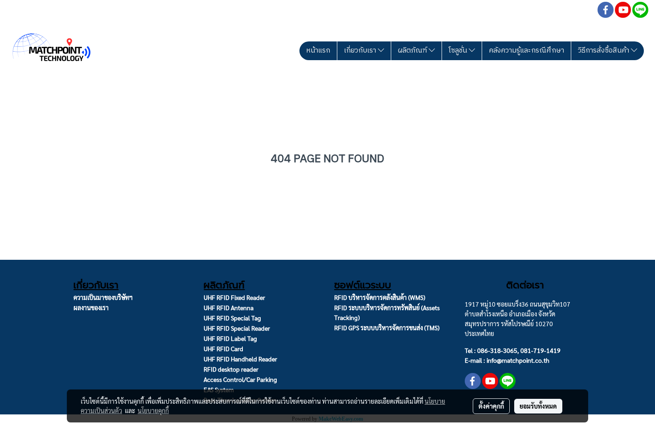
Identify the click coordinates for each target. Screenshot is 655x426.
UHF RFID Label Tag (230, 338)
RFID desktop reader (231, 369)
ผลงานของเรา (91, 307)
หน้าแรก (318, 51)
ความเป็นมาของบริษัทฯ (103, 297)
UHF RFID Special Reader (237, 328)
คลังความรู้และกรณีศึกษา (526, 51)
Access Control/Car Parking (240, 379)
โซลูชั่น (459, 51)
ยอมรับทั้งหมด (538, 406)
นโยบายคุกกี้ (153, 410)
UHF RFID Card (223, 348)
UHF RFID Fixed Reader (234, 297)
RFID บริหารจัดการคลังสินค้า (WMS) (379, 297)
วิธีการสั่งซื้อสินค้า (604, 51)
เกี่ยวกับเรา (361, 51)
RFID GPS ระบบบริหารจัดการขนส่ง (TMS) (386, 328)
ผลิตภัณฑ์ (413, 51)
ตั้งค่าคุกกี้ (491, 406)
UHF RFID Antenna (229, 307)
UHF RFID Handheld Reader (240, 359)
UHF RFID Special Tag (232, 318)
